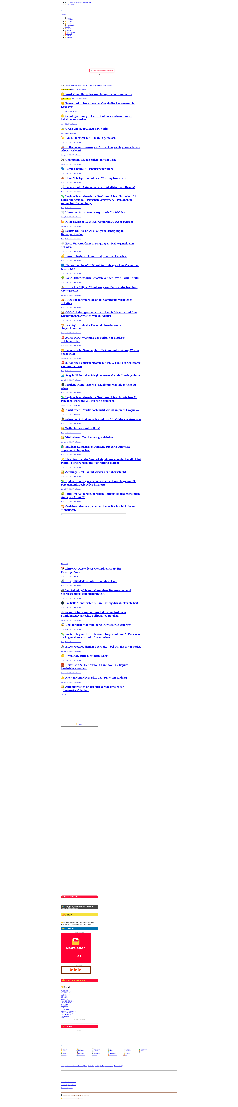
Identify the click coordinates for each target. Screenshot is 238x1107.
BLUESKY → (65, 1006)
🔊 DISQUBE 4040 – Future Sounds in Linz (89, 581)
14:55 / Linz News (66, 124)
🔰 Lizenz (63, 1052)
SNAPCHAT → (66, 999)
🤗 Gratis (110, 1050)
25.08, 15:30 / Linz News (68, 660)
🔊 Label (67, 27)
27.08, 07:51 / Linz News (68, 489)
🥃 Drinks (68, 28)
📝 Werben (63, 1055)
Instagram (68, 85)
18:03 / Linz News (76, 89)
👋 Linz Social (69, 21)
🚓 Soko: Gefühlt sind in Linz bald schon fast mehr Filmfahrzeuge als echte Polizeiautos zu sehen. (93, 613)
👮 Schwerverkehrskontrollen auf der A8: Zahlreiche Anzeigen (101, 419)
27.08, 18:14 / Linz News (68, 414)
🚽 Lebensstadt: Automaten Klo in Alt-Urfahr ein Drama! (98, 187)
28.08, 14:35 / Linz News (68, 307)
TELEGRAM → (66, 1014)
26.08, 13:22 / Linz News (68, 598)
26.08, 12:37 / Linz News (68, 620)
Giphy (100, 1066)
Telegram (105, 1066)
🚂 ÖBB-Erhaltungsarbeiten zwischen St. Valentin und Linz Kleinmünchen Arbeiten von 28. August (99, 314)
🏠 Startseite (64, 1049)
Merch (62, 1085)
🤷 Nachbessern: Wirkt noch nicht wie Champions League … (100, 410)
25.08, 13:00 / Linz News (68, 682)
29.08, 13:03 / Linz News (68, 173)
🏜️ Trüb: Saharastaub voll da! (80, 428)
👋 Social (79, 1049)
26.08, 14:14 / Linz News (68, 576)
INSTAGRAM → (66, 992)
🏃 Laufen (94, 1055)
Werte (66, 1082)
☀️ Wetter (68, 23)
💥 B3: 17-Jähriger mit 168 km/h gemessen (88, 137)
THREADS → (65, 994)
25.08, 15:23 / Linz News (68, 673)
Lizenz (70, 1082)
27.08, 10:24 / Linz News (68, 476)
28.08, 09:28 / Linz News (68, 345)
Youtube (84, 85)
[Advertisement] (119, 54)
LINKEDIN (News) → (68, 1013)
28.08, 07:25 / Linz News (68, 371)
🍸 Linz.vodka (96, 1049)
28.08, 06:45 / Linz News (68, 380)
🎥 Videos (68, 18)
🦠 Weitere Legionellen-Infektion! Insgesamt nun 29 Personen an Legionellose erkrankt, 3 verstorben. (100, 635)
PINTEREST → (66, 1016)
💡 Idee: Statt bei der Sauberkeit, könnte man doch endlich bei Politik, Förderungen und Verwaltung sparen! (101, 461)
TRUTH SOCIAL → (67, 1002)
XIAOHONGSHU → (67, 1001)
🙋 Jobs (125, 1055)
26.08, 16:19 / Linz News (68, 501)
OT (77, 576)
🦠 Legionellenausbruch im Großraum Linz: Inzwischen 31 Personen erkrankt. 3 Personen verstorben (99, 399)
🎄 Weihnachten (143, 1049)
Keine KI (74, 1085)
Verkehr (74, 133)
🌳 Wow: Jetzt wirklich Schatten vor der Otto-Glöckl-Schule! (100, 278)
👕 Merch (68, 30)
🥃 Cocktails (95, 1052)
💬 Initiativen (80, 1050)
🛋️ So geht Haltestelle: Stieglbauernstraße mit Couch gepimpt (100, 375)
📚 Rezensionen (81, 1055)
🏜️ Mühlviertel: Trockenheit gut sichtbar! (87, 437)
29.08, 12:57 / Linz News (68, 182)
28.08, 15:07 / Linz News (68, 282)
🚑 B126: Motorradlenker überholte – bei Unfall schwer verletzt (101, 646)
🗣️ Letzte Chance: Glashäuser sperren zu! (88, 168)
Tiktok (94, 85)
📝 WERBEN (69, 37)
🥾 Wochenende (69, 25)
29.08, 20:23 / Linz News (68, 142)
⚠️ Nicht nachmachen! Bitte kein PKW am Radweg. (94, 677)
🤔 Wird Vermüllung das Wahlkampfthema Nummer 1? (96, 94)
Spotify (104, 85)
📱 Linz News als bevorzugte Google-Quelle (78, 2)
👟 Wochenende (96, 1053)
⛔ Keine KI (68, 34)
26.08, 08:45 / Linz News (68, 629)
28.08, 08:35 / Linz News (68, 358)
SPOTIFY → (65, 1018)
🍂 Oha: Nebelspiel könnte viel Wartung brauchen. (93, 178)
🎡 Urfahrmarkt (112, 1053)
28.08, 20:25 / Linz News (68, 239)
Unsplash (110, 1066)
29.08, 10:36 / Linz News (68, 192)
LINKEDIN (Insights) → (68, 1011)
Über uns (63, 1082)
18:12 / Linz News (66, 111)
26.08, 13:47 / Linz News (68, 585)
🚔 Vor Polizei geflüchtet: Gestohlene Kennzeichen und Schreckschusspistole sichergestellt (96, 592)
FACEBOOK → (66, 991)
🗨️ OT (140, 1052)
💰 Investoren (126, 1053)
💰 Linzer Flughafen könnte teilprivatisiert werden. (94, 256)
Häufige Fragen (68, 1085)
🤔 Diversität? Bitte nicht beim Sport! (85, 655)
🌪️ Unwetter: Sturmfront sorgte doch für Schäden (93, 212)
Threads (79, 85)
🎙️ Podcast (126, 1052)
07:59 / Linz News (66, 133)
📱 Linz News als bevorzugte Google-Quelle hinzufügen (75, 1095)
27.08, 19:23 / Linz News (68, 405)
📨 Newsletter (69, 20)
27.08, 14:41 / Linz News (68, 433)
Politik (84, 89)
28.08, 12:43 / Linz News (68, 333)
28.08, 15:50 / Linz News (68, 273)
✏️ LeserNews (69, 4)
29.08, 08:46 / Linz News (68, 217)
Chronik (84, 99)
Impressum (70, 1088)
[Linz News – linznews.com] (61, 10)
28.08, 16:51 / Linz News (68, 260)
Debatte (74, 1082)
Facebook (74, 85)
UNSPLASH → (66, 1009)
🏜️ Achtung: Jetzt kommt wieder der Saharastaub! (93, 472)
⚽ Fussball (79, 1052)
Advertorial (64, 564)
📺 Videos (63, 1053)
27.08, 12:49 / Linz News (68, 454)
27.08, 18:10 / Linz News (68, 423)
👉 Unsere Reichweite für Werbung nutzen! (72, 1098)
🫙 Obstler (95, 1050)
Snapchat (99, 85)
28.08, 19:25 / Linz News (68, 251)
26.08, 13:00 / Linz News (68, 607)
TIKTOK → (64, 996)
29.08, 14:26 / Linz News (68, 164)
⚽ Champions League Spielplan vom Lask (88, 159)
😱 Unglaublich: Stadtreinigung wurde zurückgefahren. (96, 624)
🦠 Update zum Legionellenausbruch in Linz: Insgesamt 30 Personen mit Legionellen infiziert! (98, 482)
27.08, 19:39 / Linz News (68, 392)
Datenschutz (64, 1088)
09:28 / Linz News (76, 99)
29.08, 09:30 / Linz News (68, 208)
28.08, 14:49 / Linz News (68, 295)
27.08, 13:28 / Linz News (68, 442)
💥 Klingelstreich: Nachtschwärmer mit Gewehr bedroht (97, 221)
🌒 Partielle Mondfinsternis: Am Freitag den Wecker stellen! (99, 603)
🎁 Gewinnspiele (70, 32)
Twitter (90, 85)
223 (66, 695)
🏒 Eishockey (80, 1053)
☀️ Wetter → (79, 724)
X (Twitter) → (65, 997)
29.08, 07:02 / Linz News (68, 226)
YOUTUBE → (65, 1004)
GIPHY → (64, 1008)
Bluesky (109, 85)
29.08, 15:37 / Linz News (68, 155)
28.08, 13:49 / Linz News (68, 320)
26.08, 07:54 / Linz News (68, 642)
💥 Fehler (68, 35)
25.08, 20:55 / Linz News (68, 651)
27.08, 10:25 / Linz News (68, 467)
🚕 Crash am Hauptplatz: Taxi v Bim (84, 128)
